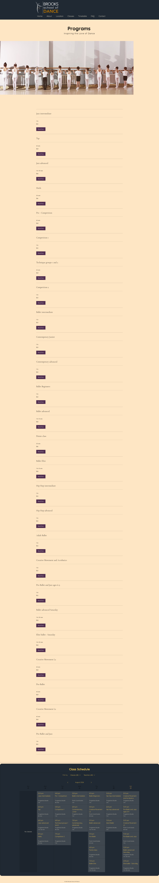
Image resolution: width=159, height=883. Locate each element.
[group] (28, 828)
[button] (40, 129)
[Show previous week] (68, 782)
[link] (79, 113)
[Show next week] (91, 782)
